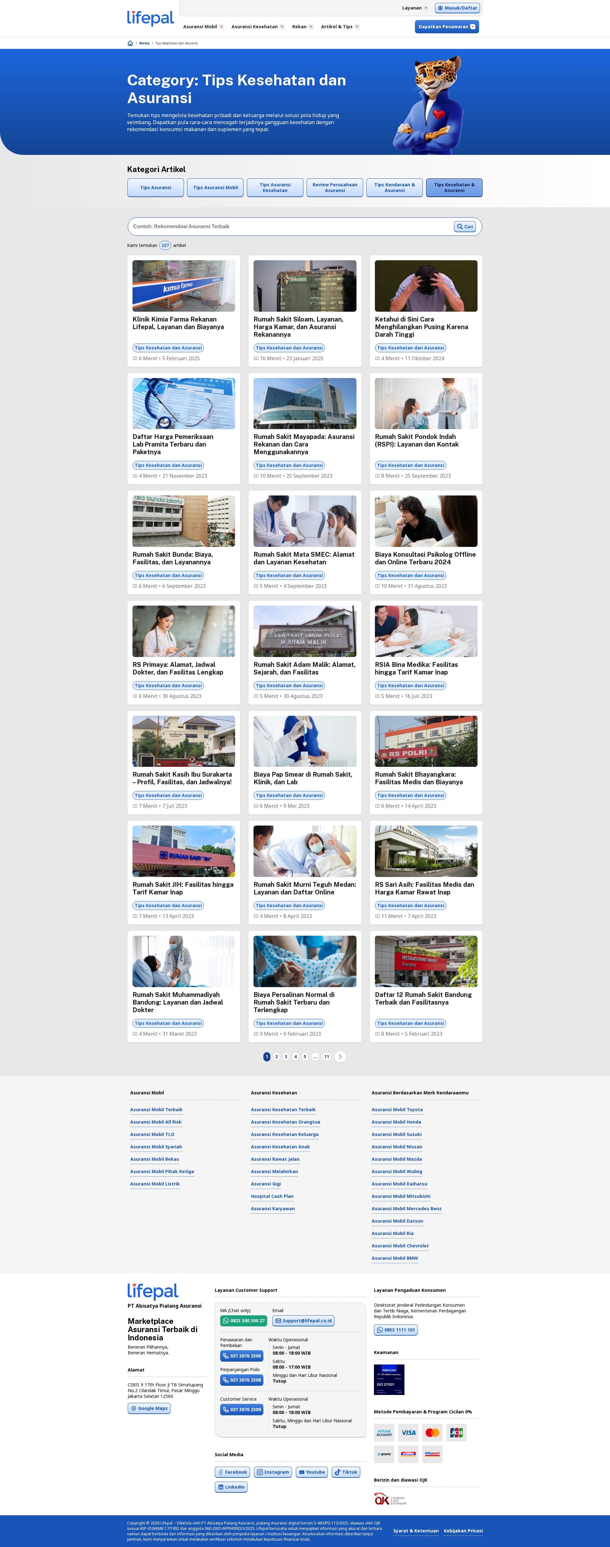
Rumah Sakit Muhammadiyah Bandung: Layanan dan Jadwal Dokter (177, 1002)
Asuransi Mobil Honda (396, 1122)
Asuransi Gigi (266, 1184)
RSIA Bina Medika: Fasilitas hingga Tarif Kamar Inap (416, 668)
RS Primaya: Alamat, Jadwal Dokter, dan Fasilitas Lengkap (177, 668)
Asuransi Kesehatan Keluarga (285, 1134)
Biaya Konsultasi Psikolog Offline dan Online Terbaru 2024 (425, 558)
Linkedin (235, 1487)
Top (590, 1535)
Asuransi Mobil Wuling (397, 1171)
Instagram (276, 1472)
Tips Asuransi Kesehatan (275, 187)
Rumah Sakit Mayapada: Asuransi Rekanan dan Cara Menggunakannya (304, 444)
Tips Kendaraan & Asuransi (394, 187)
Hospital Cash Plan (272, 1196)
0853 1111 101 (399, 1330)
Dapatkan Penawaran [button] (443, 26)
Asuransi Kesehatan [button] (255, 26)
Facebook (236, 1472)
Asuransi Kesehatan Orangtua (285, 1122)
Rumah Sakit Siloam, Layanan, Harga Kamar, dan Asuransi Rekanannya (298, 326)
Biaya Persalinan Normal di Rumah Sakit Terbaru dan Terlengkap (294, 1002)
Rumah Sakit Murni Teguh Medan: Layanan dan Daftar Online (305, 888)
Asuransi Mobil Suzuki (397, 1134)
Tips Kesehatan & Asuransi (454, 187)
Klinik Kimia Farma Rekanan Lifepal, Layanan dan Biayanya (178, 323)
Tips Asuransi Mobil (215, 187)
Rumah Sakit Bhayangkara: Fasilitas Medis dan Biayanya (419, 778)
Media (144, 43)
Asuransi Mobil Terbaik (156, 1109)
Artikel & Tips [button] (337, 26)
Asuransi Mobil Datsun (397, 1221)
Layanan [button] (412, 8)
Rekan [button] (299, 26)
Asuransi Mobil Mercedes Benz (407, 1208)
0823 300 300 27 (247, 1321)
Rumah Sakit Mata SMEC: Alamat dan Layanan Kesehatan (304, 558)
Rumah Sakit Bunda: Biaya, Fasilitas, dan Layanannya (172, 558)
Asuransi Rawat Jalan (275, 1159)
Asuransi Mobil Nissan (397, 1147)
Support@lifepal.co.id (307, 1321)
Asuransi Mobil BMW (395, 1258)
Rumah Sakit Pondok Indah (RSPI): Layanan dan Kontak (417, 440)
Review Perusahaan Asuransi (335, 187)
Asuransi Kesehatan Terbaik (283, 1109)
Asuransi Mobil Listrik (155, 1184)
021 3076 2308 (245, 1380)
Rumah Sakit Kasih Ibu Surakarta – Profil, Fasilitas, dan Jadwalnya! (182, 778)
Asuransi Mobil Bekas (154, 1159)
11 (326, 1056)
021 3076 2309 (245, 1409)
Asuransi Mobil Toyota (397, 1109)
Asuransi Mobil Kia (393, 1233)
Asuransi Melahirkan (274, 1171)
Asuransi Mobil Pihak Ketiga (162, 1171)
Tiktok (349, 1472)
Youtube (315, 1472)
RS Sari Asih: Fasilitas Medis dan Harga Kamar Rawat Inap (424, 888)
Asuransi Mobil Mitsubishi (401, 1196)
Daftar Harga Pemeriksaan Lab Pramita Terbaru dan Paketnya (173, 444)
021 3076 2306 (245, 1356)
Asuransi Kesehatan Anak (280, 1147)
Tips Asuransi (155, 187)
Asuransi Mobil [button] (200, 26)
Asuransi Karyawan (273, 1208)
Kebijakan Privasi (463, 1531)
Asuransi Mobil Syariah (156, 1147)
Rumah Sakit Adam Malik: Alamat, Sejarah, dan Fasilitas (305, 668)
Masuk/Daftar (461, 8)
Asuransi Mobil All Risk (156, 1122)
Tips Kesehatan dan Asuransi (176, 43)
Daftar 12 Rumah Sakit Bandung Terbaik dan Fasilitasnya (423, 998)
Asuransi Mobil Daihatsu (399, 1184)
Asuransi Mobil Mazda (397, 1159)
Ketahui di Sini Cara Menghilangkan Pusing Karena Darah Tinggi (421, 326)
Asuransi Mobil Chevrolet (400, 1246)
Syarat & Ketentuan (416, 1531)
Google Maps (153, 1408)
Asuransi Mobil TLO (152, 1134)
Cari (468, 226)
